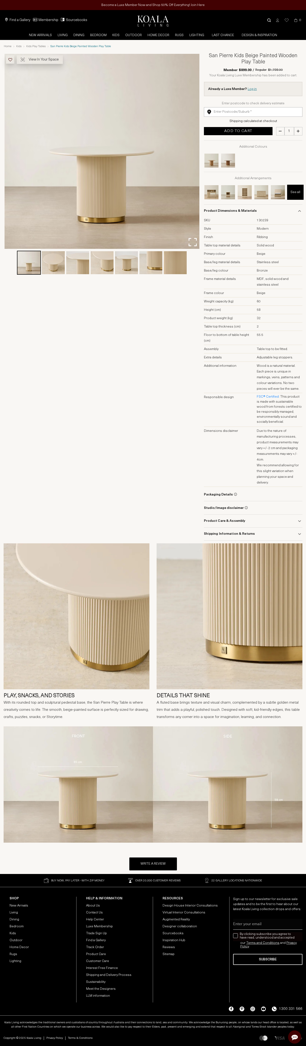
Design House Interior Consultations (190, 905)
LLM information (98, 996)
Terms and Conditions (262, 943)
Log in (252, 89)
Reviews (169, 947)
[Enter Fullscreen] (192, 242)
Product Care (96, 954)
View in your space (44, 59)
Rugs (179, 35)
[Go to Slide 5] (126, 263)
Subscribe (268, 959)
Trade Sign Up (96, 933)
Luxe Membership (99, 926)
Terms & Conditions (80, 1038)
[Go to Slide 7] (175, 263)
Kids (116, 35)
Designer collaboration (180, 926)
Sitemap (169, 954)
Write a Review (153, 864)
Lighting (196, 35)
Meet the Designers (101, 989)
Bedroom (98, 35)
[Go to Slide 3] (78, 263)
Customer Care (97, 961)
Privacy (291, 943)
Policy (244, 946)
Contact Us (94, 912)
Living (63, 35)
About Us (93, 905)
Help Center (95, 919)
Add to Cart (238, 131)
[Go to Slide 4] (102, 263)
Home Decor (158, 35)
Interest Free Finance (102, 968)
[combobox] (253, 112)
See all (295, 192)
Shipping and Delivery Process (108, 975)
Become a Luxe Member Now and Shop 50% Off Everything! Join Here (153, 5)
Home (7, 46)
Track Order (95, 947)
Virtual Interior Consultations (184, 912)
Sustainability (95, 982)
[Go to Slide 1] (29, 263)
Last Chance (223, 35)
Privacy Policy (54, 1038)
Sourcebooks (76, 20)
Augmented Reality (176, 919)
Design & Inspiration (259, 35)
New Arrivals (40, 35)
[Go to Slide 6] (151, 263)
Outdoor (133, 35)
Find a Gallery (20, 20)
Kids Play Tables (36, 46)
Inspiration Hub (174, 940)
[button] (269, 20)
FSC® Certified (268, 397)
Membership (48, 20)
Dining (78, 35)
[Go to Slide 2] (53, 263)
